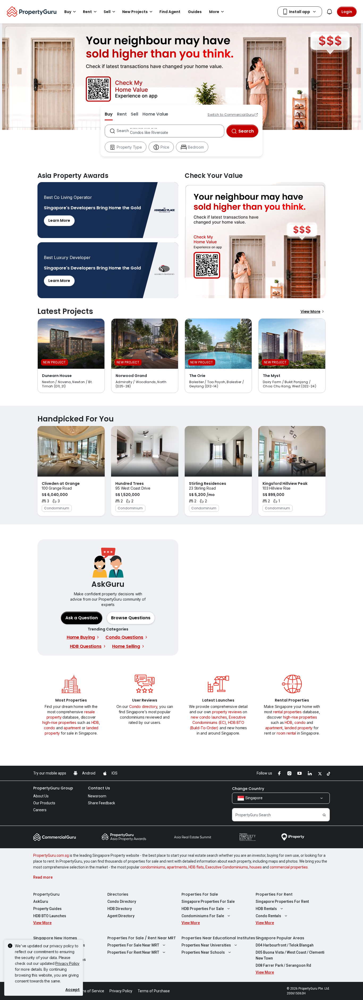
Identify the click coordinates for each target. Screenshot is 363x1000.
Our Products (44, 803)
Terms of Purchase (154, 991)
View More (310, 311)
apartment (72, 728)
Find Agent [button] (169, 11)
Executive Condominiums (226, 867)
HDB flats (196, 867)
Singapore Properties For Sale (208, 901)
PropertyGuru (46, 894)
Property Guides (47, 909)
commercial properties (289, 867)
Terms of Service (89, 991)
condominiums (152, 867)
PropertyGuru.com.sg (51, 855)
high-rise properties (59, 722)
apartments (177, 867)
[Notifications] (329, 11)
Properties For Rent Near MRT (133, 952)
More (214, 11)
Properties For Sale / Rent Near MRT (141, 938)
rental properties (287, 712)
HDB (95, 722)
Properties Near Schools (203, 952)
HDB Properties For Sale (203, 909)
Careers (40, 810)
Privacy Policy (67, 963)
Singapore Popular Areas (280, 938)
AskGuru (40, 901)
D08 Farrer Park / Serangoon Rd (283, 965)
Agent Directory (120, 916)
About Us (41, 796)
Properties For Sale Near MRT (133, 945)
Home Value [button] (155, 114)
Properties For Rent (274, 894)
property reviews (227, 712)
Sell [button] (107, 11)
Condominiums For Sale (203, 916)
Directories (117, 894)
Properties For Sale (200, 894)
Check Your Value (255, 240)
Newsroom (97, 796)
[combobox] (170, 131)
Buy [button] (67, 11)
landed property (299, 728)
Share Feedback (101, 803)
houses (256, 867)
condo (49, 728)
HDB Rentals (266, 909)
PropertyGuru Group (53, 788)
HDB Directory (119, 909)
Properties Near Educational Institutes (218, 938)
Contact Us (99, 788)
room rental (286, 733)
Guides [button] (195, 11)
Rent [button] (87, 11)
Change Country (248, 788)
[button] (131, 618)
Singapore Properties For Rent (282, 901)
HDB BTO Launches (49, 916)
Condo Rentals (268, 916)
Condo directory (143, 706)
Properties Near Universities (206, 945)
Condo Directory (121, 901)
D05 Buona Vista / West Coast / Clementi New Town (290, 955)
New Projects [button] (135, 11)
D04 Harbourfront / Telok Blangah (285, 945)
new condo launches (209, 717)
